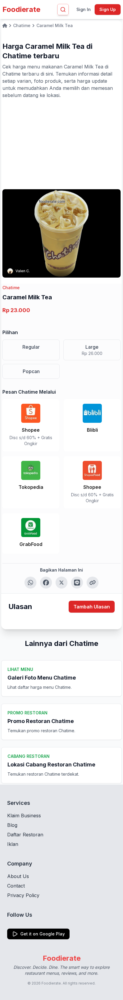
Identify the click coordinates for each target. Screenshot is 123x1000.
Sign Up (107, 9)
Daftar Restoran (25, 835)
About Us (18, 876)
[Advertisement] (61, 143)
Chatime (11, 287)
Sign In (83, 9)
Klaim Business (24, 816)
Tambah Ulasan (91, 607)
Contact (16, 886)
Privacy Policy (23, 895)
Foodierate (21, 9)
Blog (12, 825)
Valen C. (23, 271)
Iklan (12, 844)
